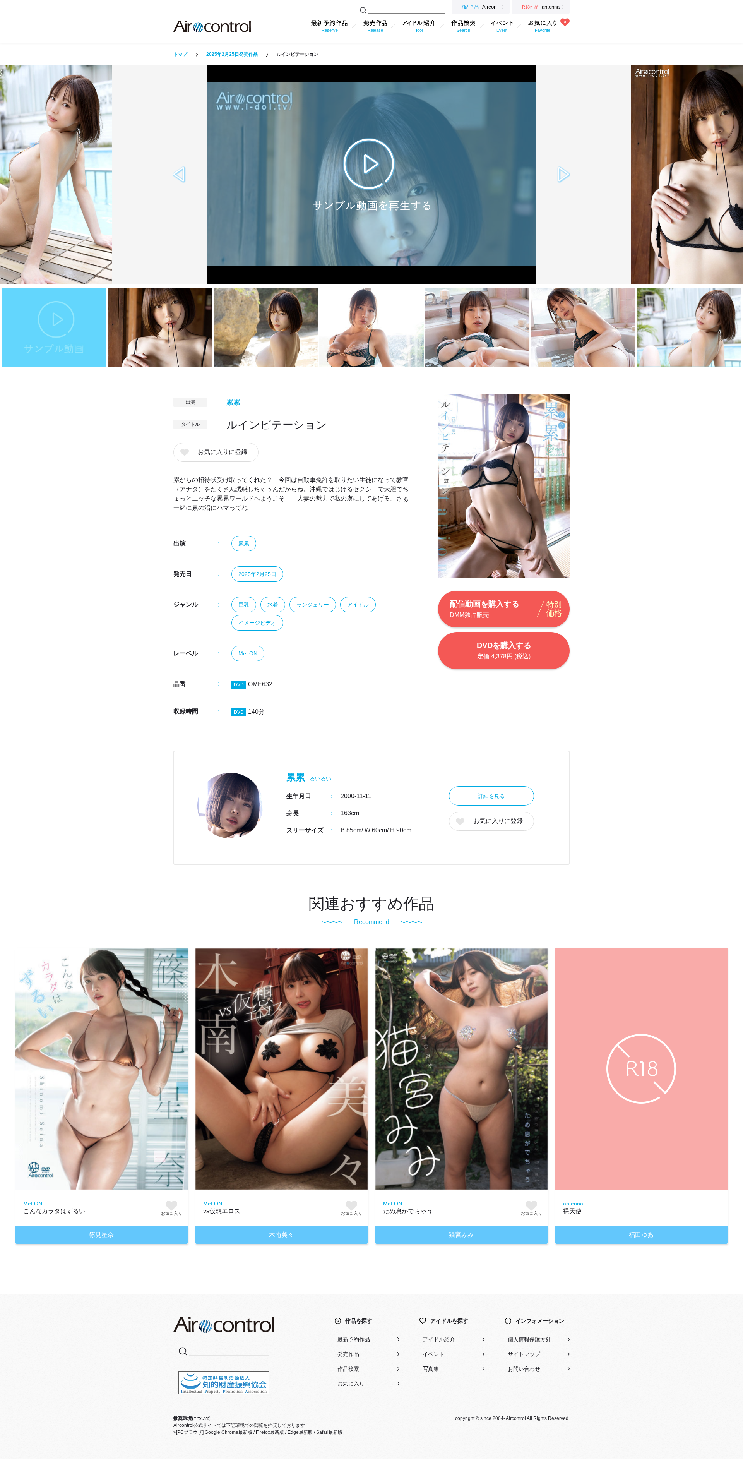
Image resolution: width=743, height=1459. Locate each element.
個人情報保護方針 (529, 1339)
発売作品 (348, 1354)
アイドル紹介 (439, 1339)
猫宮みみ (461, 1234)
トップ (180, 54)
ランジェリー (312, 605)
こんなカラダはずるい (54, 1211)
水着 (272, 605)
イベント (433, 1354)
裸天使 (572, 1211)
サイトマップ (524, 1354)
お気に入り (351, 1383)
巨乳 (243, 605)
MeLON (247, 653)
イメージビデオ (257, 623)
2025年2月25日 (257, 574)
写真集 (431, 1369)
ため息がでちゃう (408, 1211)
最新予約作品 (353, 1339)
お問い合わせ (524, 1369)
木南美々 (281, 1234)
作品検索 (348, 1369)
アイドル (358, 605)
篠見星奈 (101, 1234)
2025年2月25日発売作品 (232, 54)
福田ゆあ (641, 1234)
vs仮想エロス (221, 1211)
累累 (233, 402)
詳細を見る (491, 796)
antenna (573, 1203)
